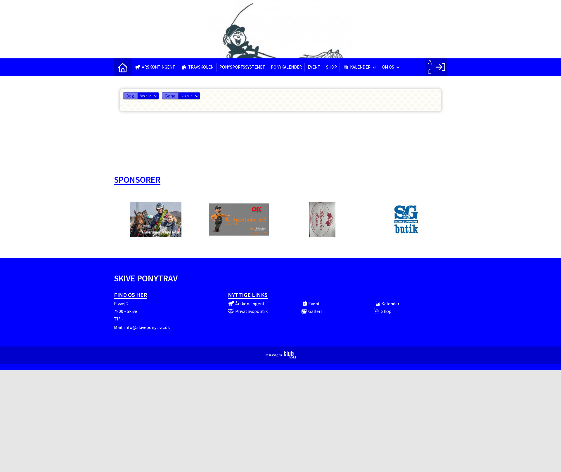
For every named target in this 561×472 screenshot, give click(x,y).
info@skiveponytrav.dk (147, 327)
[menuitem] (122, 67)
